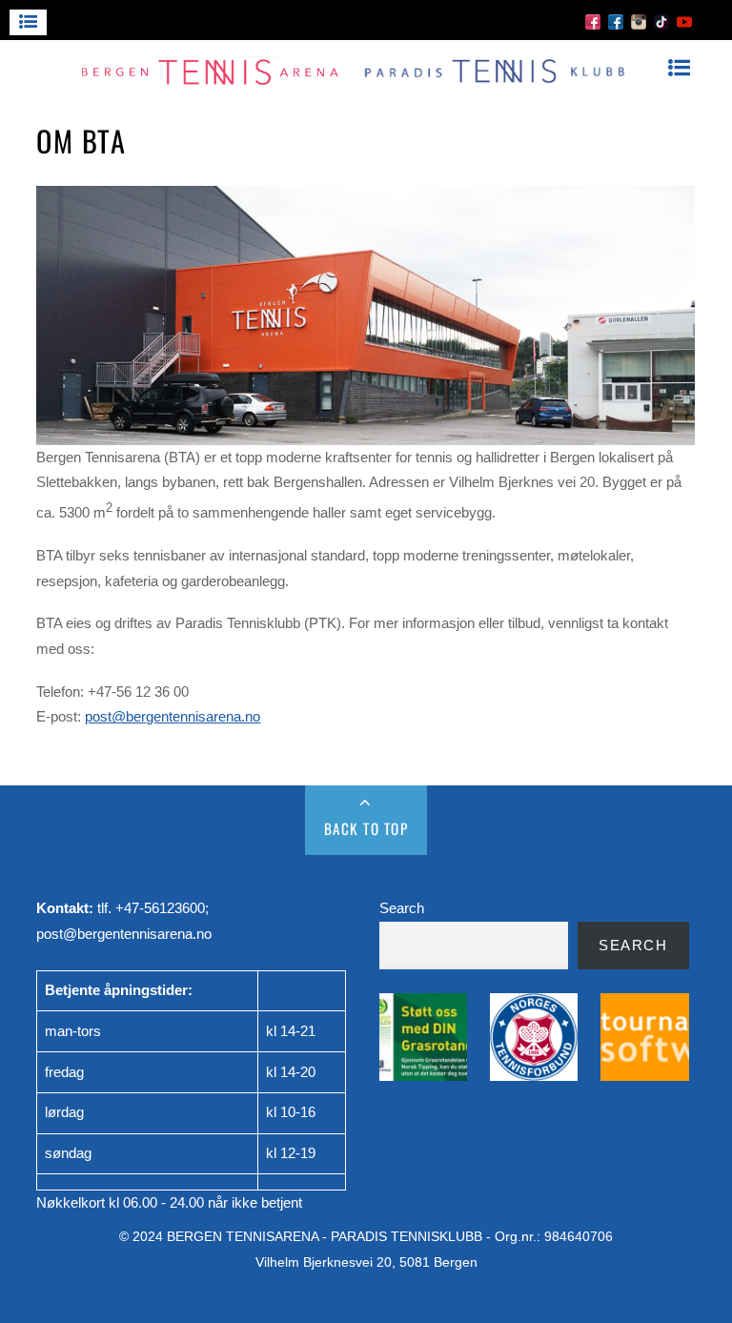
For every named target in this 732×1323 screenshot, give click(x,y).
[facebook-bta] (592, 20)
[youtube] (684, 20)
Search (401, 908)
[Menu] (28, 22)
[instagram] (638, 20)
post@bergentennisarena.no (172, 716)
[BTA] (356, 81)
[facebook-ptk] (615, 20)
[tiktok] (661, 20)
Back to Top (366, 828)
